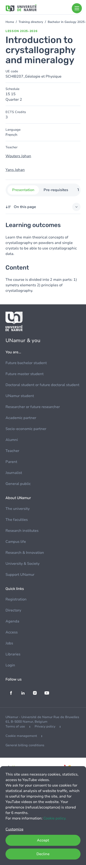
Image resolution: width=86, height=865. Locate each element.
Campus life (16, 541)
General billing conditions (25, 745)
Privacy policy (45, 726)
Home (10, 22)
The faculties (17, 519)
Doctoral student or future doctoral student (42, 384)
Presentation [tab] (23, 189)
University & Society (22, 563)
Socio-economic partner (26, 428)
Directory (13, 610)
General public (18, 483)
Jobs (9, 643)
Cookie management (21, 736)
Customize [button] (14, 829)
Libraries (13, 654)
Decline (43, 854)
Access (12, 632)
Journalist (14, 472)
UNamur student (20, 395)
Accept (43, 840)
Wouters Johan (18, 156)
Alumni (12, 439)
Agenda (12, 621)
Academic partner (21, 417)
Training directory (31, 22)
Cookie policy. (54, 818)
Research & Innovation (25, 552)
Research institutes (22, 530)
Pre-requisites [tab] (55, 189)
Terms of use (15, 726)
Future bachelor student (26, 362)
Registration (16, 599)
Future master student (25, 373)
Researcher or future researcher (33, 406)
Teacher (12, 450)
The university (18, 508)
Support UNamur (20, 574)
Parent (11, 461)
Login (10, 665)
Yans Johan (15, 169)
